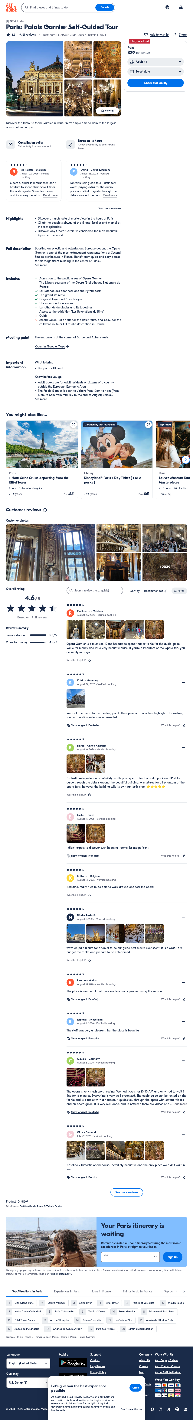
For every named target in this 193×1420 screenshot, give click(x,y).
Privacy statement (60, 1273)
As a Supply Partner (166, 1360)
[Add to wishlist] (73, 424)
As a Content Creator (167, 1366)
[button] (21, 34)
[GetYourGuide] (11, 7)
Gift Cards (145, 1384)
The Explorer (144, 1393)
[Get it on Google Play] (73, 1363)
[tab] (27, 1291)
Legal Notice (97, 1366)
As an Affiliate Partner (168, 1372)
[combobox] (58, 7)
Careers (143, 1366)
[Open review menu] (183, 613)
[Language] (167, 7)
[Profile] (181, 8)
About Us (144, 1360)
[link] (42, 459)
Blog (141, 1372)
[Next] (186, 460)
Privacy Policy (98, 1372)
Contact (95, 1360)
